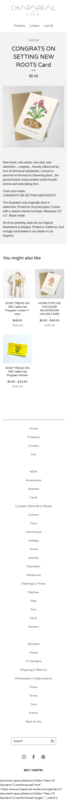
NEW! (33, 471)
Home (33, 428)
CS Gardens (34, 661)
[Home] (33, 10)
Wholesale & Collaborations (33, 678)
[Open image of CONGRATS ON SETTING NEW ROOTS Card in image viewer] (33, 116)
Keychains (33, 566)
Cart (33, 454)
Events (33, 713)
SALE (33, 618)
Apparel (33, 489)
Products (19, 25)
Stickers (33, 627)
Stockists (34, 644)
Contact (34, 25)
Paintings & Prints (33, 583)
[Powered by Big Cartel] (33, 770)
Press (33, 687)
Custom (33, 515)
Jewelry (33, 558)
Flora (33, 523)
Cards (33, 497)
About (33, 652)
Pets (34, 601)
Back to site (33, 721)
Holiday (33, 540)
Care (33, 704)
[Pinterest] (43, 757)
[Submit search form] (52, 741)
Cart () (48, 25)
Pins (33, 609)
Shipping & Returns (33, 670)
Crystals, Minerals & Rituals (33, 506)
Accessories (34, 480)
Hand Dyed (33, 532)
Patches (33, 592)
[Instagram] (24, 757)
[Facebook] (33, 757)
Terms (33, 695)
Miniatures (33, 575)
